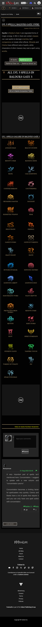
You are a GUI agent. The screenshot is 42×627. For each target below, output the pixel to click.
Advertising (21, 591)
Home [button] (14, 8)
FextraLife (9, 607)
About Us (21, 556)
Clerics (4, 45)
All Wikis (21, 551)
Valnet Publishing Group (28, 607)
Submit (25, 451)
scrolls (4, 51)
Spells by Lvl (24, 60)
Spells (17, 14)
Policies (21, 601)
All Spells (14, 60)
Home (21, 548)
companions (6, 42)
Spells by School (28, 63)
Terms (21, 596)
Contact (21, 559)
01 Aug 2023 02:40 (26, 470)
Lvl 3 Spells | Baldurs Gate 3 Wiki (20, 24)
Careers (21, 593)
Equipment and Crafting (7, 14)
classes (35, 36)
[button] (24, 3)
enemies (25, 39)
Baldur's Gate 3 (15, 33)
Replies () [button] (28, 506)
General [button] (25, 8)
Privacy (21, 599)
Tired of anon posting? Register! (27, 427)
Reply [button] (37, 506)
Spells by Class (11, 63)
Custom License (23, 574)
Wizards (32, 42)
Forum (21, 553)
